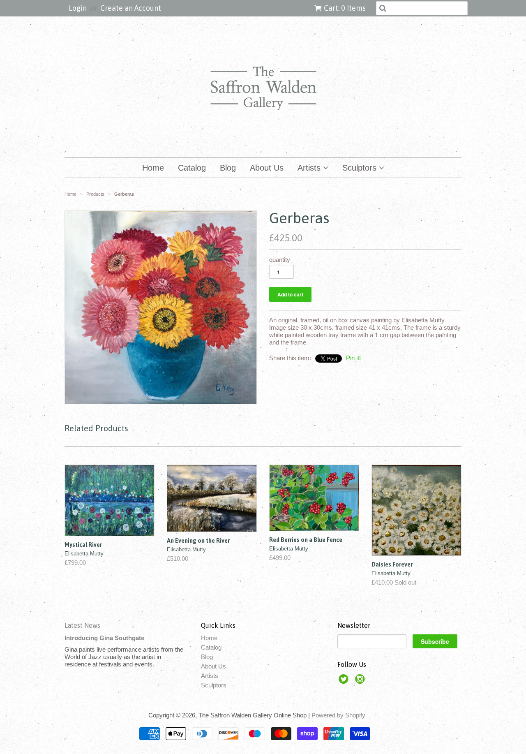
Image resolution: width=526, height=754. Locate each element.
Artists (310, 167)
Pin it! (353, 357)
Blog (228, 167)
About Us (267, 167)
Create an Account (130, 8)
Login (78, 8)
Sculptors (360, 167)
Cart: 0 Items (345, 8)
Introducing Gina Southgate (104, 637)
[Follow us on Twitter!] (345, 681)
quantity (279, 259)
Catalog (192, 167)
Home (153, 167)
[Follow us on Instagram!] (361, 681)
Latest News (82, 625)
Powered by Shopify (338, 715)
